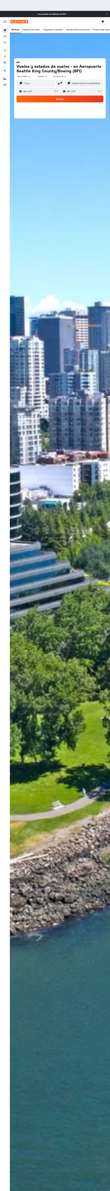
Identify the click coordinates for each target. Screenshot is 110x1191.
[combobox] (60, 76)
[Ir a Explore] (5, 50)
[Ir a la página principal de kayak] (19, 21)
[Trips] (5, 71)
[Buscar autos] (5, 42)
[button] (107, 14)
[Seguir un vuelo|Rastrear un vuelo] (5, 56)
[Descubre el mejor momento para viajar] (5, 62)
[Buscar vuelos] (5, 30)
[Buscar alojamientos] (5, 36)
